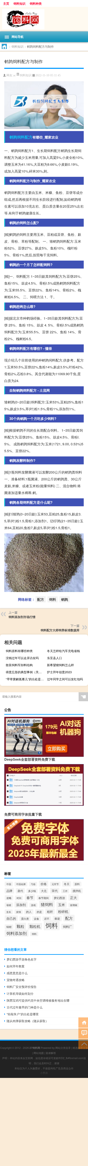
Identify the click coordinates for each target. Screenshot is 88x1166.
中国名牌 (21, 884)
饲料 (21, 137)
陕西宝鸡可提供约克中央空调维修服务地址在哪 (38, 1000)
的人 (29, 912)
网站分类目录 (63, 1047)
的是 (39, 912)
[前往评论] (83, 1033)
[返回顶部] (83, 1043)
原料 (77, 884)
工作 (65, 891)
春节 (29, 897)
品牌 (9, 891)
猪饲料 (47, 904)
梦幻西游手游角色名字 (22, 959)
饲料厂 (67, 926)
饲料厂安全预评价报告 (22, 986)
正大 (73, 897)
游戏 (33, 905)
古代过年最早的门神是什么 (25, 1007)
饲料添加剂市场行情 (22, 617)
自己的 (11, 918)
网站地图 (39, 1053)
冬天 (66, 884)
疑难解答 (51, 1053)
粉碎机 (63, 911)
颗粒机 (34, 926)
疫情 (18, 912)
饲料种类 (36, 3)
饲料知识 (19, 3)
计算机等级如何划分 (20, 993)
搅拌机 (77, 891)
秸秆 (50, 911)
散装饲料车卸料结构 (19, 665)
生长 (8, 912)
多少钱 (32, 891)
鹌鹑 (13, 137)
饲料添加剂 (16, 933)
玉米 (61, 904)
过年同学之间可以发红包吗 (65, 679)
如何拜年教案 (16, 966)
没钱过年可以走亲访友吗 (22, 658)
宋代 (55, 891)
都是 (57, 919)
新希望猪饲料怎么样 (60, 665)
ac (14, 75)
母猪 (8, 905)
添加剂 (21, 904)
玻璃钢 (73, 905)
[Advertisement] (44, 1122)
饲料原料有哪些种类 (19, 651)
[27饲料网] (44, 19)
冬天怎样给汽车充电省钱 (63, 651)
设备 (36, 919)
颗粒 (20, 926)
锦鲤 (9, 926)
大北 (44, 891)
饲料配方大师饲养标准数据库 (60, 630)
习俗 (33, 884)
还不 (46, 918)
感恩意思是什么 (17, 973)
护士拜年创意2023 (59, 672)
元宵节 (55, 884)
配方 (28, 137)
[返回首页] (83, 1022)
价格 (44, 883)
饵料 (34, 934)
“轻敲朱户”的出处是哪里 (23, 1014)
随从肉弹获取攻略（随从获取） (27, 1021)
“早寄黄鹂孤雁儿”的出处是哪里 (26, 679)
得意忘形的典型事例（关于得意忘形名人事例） (26, 672)
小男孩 (44, 1072)
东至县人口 (54, 658)
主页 (6, 3)
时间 (19, 898)
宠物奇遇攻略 (16, 980)
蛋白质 (25, 918)
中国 (8, 884)
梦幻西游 (59, 898)
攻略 (9, 898)
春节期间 (43, 898)
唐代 (20, 891)
